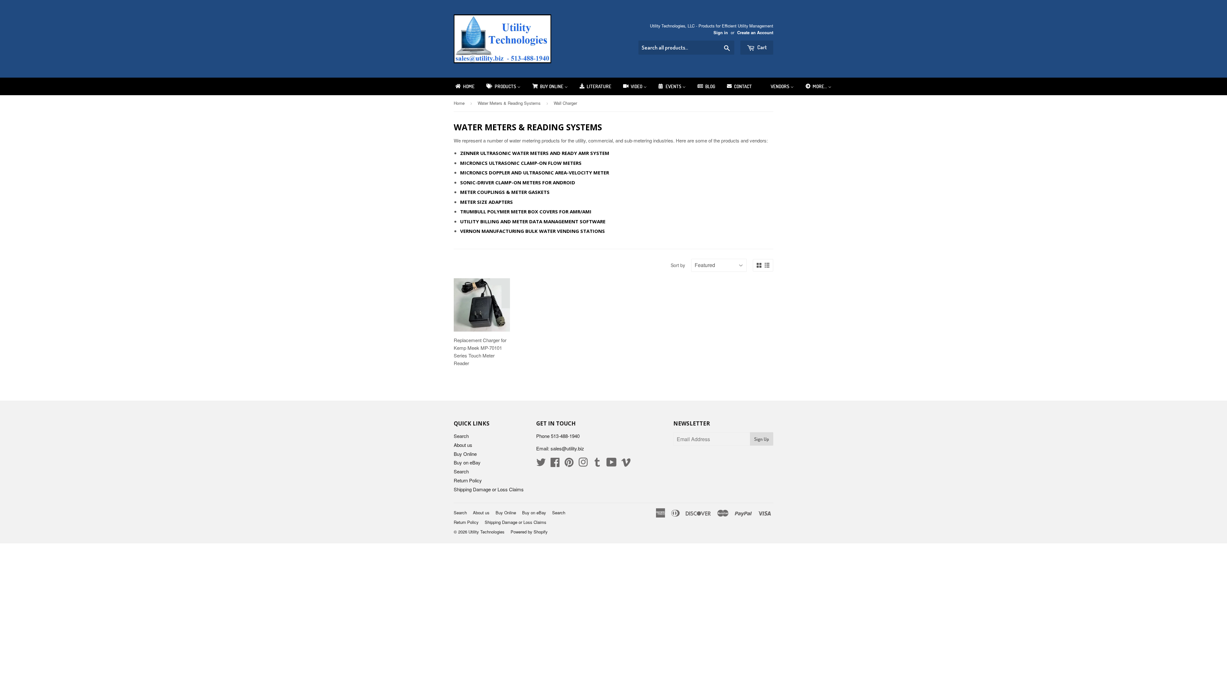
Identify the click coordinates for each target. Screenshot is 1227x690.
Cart (761, 47)
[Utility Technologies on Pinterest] (569, 464)
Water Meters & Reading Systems (509, 103)
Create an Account (755, 32)
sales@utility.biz (567, 448)
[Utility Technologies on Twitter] (541, 464)
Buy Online (465, 453)
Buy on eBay (467, 462)
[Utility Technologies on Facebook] (555, 464)
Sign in (721, 32)
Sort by (678, 265)
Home (459, 103)
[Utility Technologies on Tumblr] (597, 464)
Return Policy (468, 480)
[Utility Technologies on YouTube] (611, 464)
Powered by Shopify (529, 532)
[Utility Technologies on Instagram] (583, 464)
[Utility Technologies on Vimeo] (626, 464)
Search (461, 436)
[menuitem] (464, 86)
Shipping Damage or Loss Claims (489, 489)
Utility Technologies (486, 532)
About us (463, 444)
